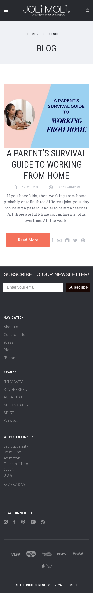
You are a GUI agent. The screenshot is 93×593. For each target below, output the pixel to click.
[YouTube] (33, 522)
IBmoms (11, 357)
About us (11, 326)
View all (11, 420)
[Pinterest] (23, 522)
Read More (28, 239)
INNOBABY (13, 381)
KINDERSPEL (15, 389)
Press (9, 342)
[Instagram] (6, 522)
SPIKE (9, 412)
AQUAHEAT (13, 397)
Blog (7, 349)
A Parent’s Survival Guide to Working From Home (47, 164)
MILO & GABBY (16, 405)
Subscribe (78, 287)
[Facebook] (14, 522)
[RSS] (43, 522)
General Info (14, 334)
